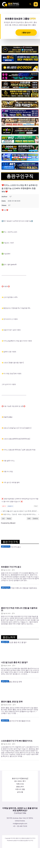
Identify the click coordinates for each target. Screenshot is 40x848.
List (3, 518)
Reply (9, 518)
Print (36, 506)
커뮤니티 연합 (20, 789)
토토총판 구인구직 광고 (11, 567)
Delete (35, 518)
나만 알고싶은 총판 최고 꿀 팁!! (14, 662)
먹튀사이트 (20, 784)
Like (4, 506)
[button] (30, 4)
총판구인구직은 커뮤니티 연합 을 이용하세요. (19, 609)
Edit (29, 518)
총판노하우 (20, 787)
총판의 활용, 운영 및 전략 (12, 701)
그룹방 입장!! (26, 32)
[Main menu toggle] (36, 4)
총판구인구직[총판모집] (20, 778)
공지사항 (20, 792)
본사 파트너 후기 (20, 781)
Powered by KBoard (8, 523)
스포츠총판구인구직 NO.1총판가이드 (17, 741)
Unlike (10, 506)
